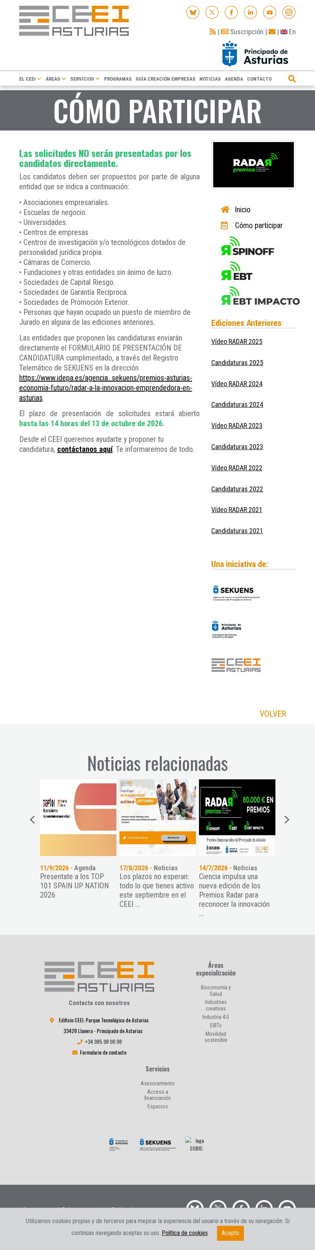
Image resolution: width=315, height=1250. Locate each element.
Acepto (230, 1233)
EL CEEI (27, 79)
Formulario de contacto (103, 1052)
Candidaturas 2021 (237, 531)
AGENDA (234, 79)
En (291, 32)
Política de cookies (185, 1233)
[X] (212, 12)
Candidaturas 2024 (237, 404)
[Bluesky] (193, 12)
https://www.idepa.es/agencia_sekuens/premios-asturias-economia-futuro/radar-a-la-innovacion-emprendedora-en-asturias (105, 387)
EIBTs (216, 1025)
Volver (273, 714)
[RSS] (213, 32)
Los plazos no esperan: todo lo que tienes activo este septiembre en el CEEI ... (156, 890)
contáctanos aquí (85, 449)
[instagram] (289, 12)
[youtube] (270, 12)
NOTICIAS (210, 79)
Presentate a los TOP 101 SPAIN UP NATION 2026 (74, 885)
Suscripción (246, 32)
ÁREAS (53, 79)
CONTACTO (259, 79)
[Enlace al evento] (157, 817)
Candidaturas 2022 (237, 489)
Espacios (158, 1106)
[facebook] (231, 12)
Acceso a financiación (157, 1095)
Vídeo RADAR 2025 (236, 341)
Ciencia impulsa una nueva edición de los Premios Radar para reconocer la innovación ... (234, 895)
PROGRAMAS (118, 79)
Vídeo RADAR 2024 (236, 384)
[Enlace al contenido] (78, 817)
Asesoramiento (158, 1083)
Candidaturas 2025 (237, 363)
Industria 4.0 (215, 1017)
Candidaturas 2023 (237, 447)
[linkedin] (250, 12)
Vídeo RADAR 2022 (236, 468)
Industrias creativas (216, 1005)
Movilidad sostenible (215, 1037)
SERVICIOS (82, 79)
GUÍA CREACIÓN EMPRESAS (166, 79)
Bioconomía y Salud (216, 990)
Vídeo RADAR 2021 (236, 510)
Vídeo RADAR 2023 (236, 426)
